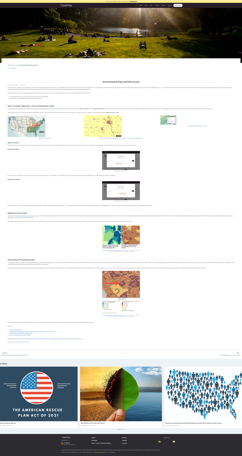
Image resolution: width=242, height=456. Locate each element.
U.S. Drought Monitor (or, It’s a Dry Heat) (229, 354)
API (136, 5)
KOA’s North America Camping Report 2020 (21, 333)
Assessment (55, 108)
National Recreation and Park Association (27, 215)
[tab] (118, 429)
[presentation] (121, 394)
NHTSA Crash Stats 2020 (16, 329)
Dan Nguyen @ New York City (59, 338)
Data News (10, 342)
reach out (91, 322)
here (211, 108)
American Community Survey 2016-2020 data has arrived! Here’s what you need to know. (193, 423)
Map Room (15, 112)
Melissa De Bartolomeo (14, 84)
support (37, 322)
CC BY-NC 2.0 (78, 338)
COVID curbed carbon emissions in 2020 (20, 335)
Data (16, 65)
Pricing (170, 5)
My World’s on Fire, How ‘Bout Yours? (93, 423)
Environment (14, 68)
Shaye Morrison (85, 425)
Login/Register (178, 5)
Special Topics (25, 342)
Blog (13, 65)
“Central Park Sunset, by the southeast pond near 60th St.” (35, 338)
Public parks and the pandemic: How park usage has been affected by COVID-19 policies (32, 331)
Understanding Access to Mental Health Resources (15, 354)
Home (9, 65)
